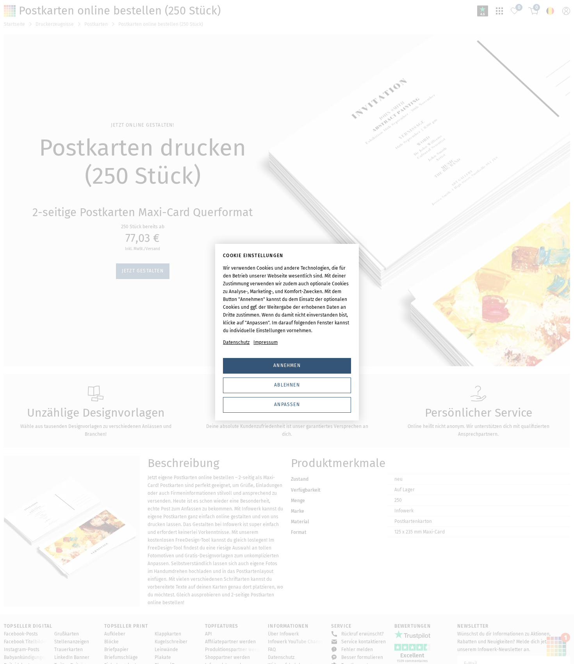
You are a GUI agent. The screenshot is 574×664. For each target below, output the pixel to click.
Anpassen (287, 404)
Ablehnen (287, 385)
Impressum (265, 342)
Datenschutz (236, 342)
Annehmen (287, 365)
